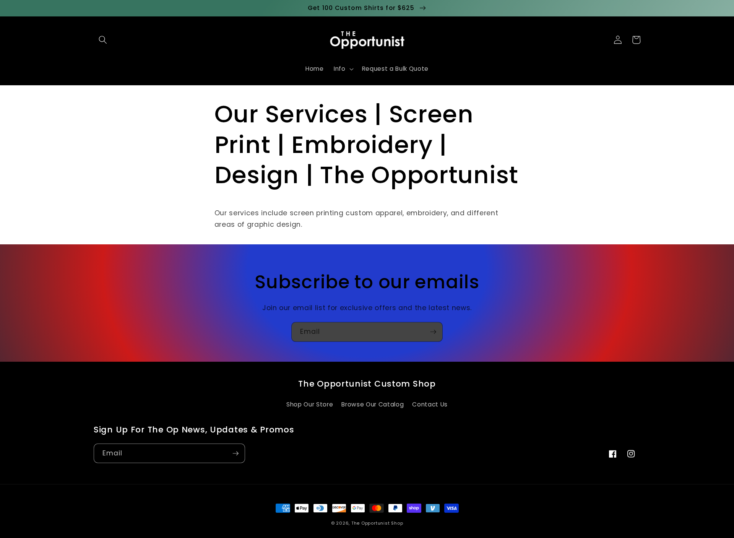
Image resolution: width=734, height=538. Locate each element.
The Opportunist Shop (377, 523)
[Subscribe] (433, 332)
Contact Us (430, 404)
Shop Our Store (309, 404)
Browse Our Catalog (372, 404)
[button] (103, 40)
